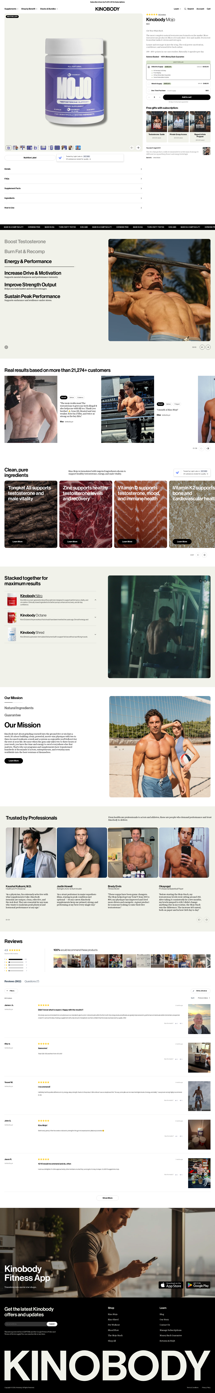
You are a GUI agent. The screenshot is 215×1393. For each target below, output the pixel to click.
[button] (15, 959)
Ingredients (9, 198)
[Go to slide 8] (57, 147)
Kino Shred (113, 1319)
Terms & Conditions (192, 1387)
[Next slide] (204, 555)
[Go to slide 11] (78, 147)
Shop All (112, 1341)
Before (72, 397)
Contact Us (165, 1325)
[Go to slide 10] (71, 147)
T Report (177, 404)
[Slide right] (138, 147)
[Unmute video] (205, 581)
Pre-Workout (114, 1325)
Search (190, 9)
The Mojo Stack (115, 1335)
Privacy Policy (206, 1387)
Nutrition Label (30, 157)
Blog (162, 1314)
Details (7, 169)
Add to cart (186, 97)
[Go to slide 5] (36, 147)
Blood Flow (113, 1330)
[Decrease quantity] (149, 97)
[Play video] (200, 581)
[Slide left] (132, 147)
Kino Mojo (113, 1314)
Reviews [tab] (12, 981)
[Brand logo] (108, 9)
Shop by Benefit (28, 9)
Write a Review (201, 991)
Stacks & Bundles (48, 9)
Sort (193, 998)
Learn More (14, 753)
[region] (132, 961)
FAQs (6, 179)
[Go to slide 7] (50, 147)
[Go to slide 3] (22, 147)
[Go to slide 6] (43, 147)
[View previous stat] (202, 347)
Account (200, 9)
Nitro (31, 596)
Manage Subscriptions (171, 1330)
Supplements (10, 9)
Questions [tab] (32, 981)
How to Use (9, 208)
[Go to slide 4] (29, 147)
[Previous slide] (198, 555)
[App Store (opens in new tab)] (171, 1285)
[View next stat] (208, 347)
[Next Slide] (209, 961)
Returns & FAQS (167, 1341)
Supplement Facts (12, 188)
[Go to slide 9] (64, 147)
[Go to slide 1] (8, 147)
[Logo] (107, 1365)
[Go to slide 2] (15, 147)
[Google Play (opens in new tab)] (198, 1285)
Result (63, 397)
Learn (176, 9)
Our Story (164, 1319)
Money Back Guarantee (171, 1335)
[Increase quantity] (159, 97)
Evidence (80, 397)
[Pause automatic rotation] (6, 347)
